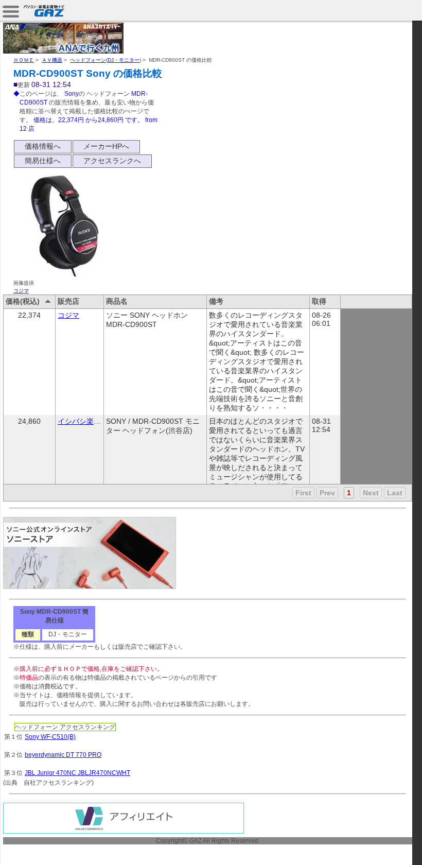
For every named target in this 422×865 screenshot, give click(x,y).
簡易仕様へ (43, 161)
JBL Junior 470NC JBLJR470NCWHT (77, 772)
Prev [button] (327, 493)
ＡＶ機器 (52, 60)
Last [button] (394, 493)
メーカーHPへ (106, 146)
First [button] (303, 493)
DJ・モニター (123, 60)
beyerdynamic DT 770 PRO (63, 754)
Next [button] (371, 493)
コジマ (21, 290)
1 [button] (349, 493)
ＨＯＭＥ (23, 60)
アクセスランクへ (112, 161)
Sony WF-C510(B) (50, 736)
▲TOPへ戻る (386, 845)
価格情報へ (43, 146)
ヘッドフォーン (88, 60)
